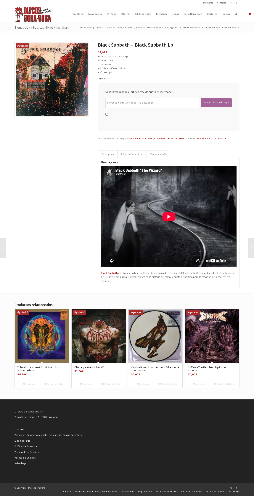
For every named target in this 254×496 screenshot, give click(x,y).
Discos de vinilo (138, 138)
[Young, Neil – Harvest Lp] (251, 248)
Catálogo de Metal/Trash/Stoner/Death (166, 138)
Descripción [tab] (108, 154)
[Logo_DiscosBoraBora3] (34, 14)
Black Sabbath (203, 138)
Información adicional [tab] (132, 154)
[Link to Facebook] (236, 3)
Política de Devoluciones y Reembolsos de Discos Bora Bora (48, 435)
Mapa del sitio (22, 440)
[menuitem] (208, 3)
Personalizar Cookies (27, 452)
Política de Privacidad (26, 446)
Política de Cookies (25, 457)
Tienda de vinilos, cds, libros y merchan (42, 27)
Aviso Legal (21, 463)
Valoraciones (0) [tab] (158, 154)
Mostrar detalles (54, 383)
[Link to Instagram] (231, 3)
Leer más (30, 383)
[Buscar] (235, 14)
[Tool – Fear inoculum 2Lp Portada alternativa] (3, 248)
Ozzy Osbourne (218, 138)
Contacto (221, 2)
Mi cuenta (208, 2)
